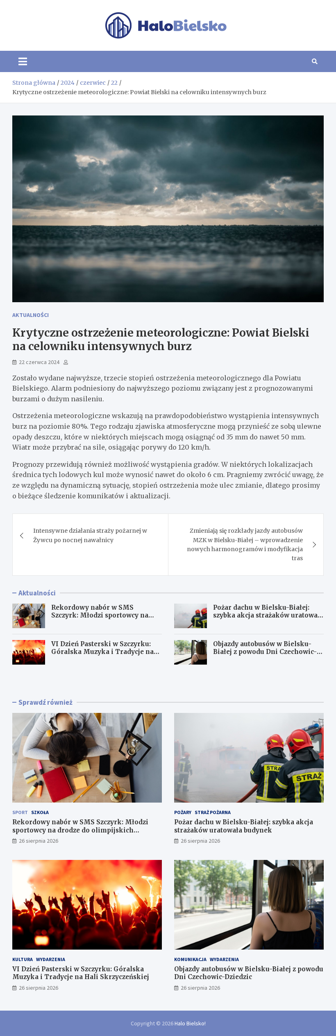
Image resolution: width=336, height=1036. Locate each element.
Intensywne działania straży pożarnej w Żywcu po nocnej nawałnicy (90, 535)
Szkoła (40, 812)
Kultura (22, 959)
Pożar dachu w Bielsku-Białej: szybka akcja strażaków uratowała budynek (268, 615)
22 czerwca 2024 (39, 362)
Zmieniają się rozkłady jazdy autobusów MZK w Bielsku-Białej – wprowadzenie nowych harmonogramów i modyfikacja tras (245, 544)
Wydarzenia (50, 959)
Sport (20, 812)
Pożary (182, 812)
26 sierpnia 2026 (38, 840)
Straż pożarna (213, 812)
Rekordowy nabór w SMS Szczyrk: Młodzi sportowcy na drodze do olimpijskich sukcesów (106, 615)
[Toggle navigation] (22, 61)
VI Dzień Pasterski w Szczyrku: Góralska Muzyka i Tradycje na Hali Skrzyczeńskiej (102, 652)
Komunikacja (190, 959)
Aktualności (30, 315)
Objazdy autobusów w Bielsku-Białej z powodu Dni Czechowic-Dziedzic (265, 652)
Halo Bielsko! (190, 1023)
